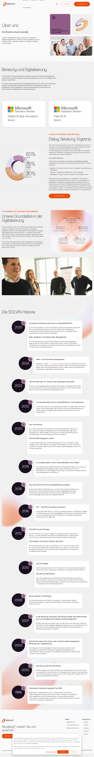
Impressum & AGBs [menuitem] (87, 750)
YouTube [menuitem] (86, 725)
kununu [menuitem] (86, 734)
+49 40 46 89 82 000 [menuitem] (72, 725)
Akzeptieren (63, 752)
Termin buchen (59, 196)
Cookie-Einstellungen (51, 752)
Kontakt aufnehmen (11, 736)
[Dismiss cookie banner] (79, 735)
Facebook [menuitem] (86, 731)
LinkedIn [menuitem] (86, 722)
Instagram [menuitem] (86, 728)
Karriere (67, 4)
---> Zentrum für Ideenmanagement (60, 364)
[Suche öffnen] (57, 4)
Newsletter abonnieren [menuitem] (72, 728)
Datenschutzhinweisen (33, 743)
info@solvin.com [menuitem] (70, 722)
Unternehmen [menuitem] (26, 7)
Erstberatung (82, 4)
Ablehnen (75, 752)
